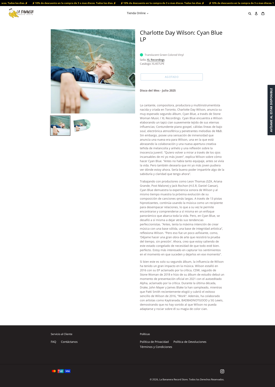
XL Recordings (156, 60)
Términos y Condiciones (156, 347)
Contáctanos (69, 342)
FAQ (53, 342)
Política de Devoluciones (189, 342)
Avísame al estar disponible (271, 110)
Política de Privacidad (154, 342)
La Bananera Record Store (173, 379)
